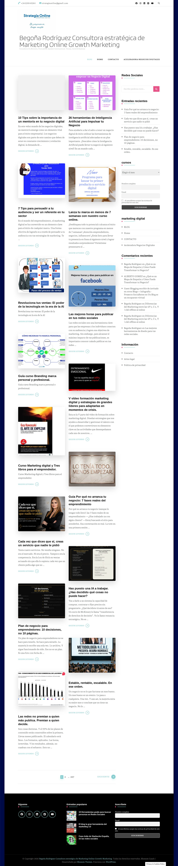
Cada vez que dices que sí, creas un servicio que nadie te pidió (40, 543)
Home (100, 59)
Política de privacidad (134, 365)
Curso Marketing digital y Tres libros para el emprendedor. (39, 467)
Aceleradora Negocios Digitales (142, 59)
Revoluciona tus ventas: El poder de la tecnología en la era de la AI (41, 304)
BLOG (89, 59)
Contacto (128, 353)
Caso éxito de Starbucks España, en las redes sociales (94, 837)
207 (72, 777)
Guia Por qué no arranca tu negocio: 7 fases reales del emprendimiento (87, 500)
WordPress (111, 862)
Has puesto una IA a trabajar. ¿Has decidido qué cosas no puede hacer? (88, 592)
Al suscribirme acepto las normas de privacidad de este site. (137, 201)
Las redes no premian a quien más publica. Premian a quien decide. (38, 720)
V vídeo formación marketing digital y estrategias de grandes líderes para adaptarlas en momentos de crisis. (90, 404)
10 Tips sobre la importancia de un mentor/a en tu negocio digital (41, 119)
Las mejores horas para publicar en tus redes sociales (91, 316)
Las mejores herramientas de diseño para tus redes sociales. (140, 331)
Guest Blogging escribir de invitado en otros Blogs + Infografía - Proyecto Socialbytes (141, 291)
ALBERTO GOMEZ (133, 276)
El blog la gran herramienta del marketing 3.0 (93, 825)
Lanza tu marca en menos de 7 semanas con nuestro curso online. (90, 215)
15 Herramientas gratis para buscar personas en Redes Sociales (95, 813)
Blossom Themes (84, 862)
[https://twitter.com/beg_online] (44, 814)
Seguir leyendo (26, 151)
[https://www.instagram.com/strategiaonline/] (29, 814)
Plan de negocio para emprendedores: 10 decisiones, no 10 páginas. (40, 629)
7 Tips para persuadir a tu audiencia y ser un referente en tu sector (41, 212)
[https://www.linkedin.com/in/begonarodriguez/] (37, 814)
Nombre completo (129, 184)
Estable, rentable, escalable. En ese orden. (90, 684)
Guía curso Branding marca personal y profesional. (37, 377)
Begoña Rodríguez (133, 264)
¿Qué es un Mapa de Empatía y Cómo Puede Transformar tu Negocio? (140, 267)
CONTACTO (113, 59)
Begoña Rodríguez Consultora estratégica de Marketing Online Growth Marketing (82, 41)
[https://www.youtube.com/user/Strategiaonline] (52, 814)
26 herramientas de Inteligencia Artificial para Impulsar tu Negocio (90, 121)
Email (124, 192)
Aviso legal (129, 359)
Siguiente (103, 777)
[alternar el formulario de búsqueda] (159, 3)
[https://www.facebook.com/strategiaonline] (21, 814)
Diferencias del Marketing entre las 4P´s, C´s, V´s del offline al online (141, 306)
